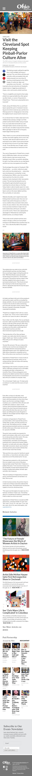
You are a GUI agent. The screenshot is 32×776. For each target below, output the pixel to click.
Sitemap (14, 773)
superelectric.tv (7, 507)
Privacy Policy (20, 773)
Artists (5, 630)
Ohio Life (6, 36)
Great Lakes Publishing (21, 762)
